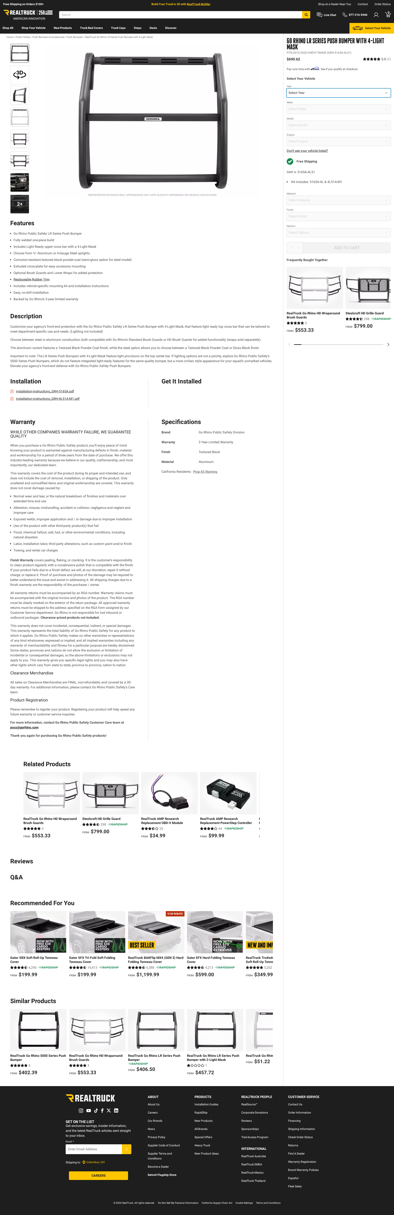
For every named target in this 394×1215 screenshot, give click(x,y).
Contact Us (295, 1104)
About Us (153, 1104)
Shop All (7, 28)
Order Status (383, 4)
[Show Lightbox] (152, 121)
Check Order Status (300, 1137)
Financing (294, 1120)
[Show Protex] (19, 75)
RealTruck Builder (198, 4)
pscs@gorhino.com (24, 727)
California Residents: (189, 472)
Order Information (299, 1112)
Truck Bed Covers (91, 28)
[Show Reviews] (377, 59)
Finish (290, 209)
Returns (293, 1145)
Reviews (246, 1120)
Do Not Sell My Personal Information (178, 1202)
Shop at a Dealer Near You (334, 4)
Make (290, 102)
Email (70, 1141)
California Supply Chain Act (217, 1202)
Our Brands (155, 1120)
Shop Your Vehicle (34, 28)
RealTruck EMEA (251, 1164)
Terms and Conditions (268, 1202)
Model (290, 118)
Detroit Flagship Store (162, 1174)
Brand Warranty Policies (303, 1170)
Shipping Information (301, 1129)
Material (291, 193)
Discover (170, 28)
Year (289, 86)
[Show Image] (19, 53)
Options (291, 226)
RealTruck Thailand (253, 1180)
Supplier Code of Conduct (164, 1145)
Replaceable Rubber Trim (32, 279)
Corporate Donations (254, 1112)
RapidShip (201, 1112)
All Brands (201, 1129)
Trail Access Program (254, 1137)
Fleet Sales (295, 1186)
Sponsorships (250, 1129)
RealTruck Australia (253, 1156)
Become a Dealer (158, 1166)
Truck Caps (118, 28)
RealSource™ (249, 1104)
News (151, 1129)
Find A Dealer (296, 1153)
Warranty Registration (302, 1161)
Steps (137, 28)
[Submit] (126, 1149)
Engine (290, 134)
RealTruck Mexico (252, 1172)
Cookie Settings (244, 1202)
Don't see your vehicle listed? (307, 151)
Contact (363, 4)
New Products (63, 28)
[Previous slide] (289, 344)
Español (293, 1178)
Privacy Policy (156, 1137)
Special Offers (203, 1137)
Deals (153, 28)
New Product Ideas (207, 1153)
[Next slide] (388, 344)
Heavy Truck (202, 1145)
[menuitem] (8, 28)
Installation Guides (206, 1104)
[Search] (306, 14)
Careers (153, 1112)
